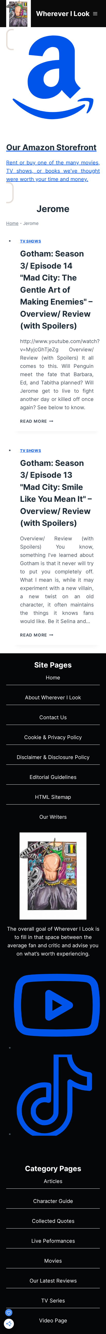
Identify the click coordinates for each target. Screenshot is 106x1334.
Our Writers (53, 817)
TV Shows (30, 241)
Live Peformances (53, 1241)
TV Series (53, 1301)
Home (12, 223)
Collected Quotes (53, 1221)
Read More (36, 421)
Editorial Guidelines (53, 777)
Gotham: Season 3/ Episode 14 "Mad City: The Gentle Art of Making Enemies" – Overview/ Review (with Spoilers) (56, 289)
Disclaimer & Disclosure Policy (53, 757)
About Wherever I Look (53, 697)
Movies (53, 1261)
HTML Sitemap (53, 797)
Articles (53, 1181)
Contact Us (53, 717)
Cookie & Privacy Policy (53, 737)
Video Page (53, 1320)
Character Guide (53, 1201)
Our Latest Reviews (53, 1281)
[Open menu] (95, 14)
